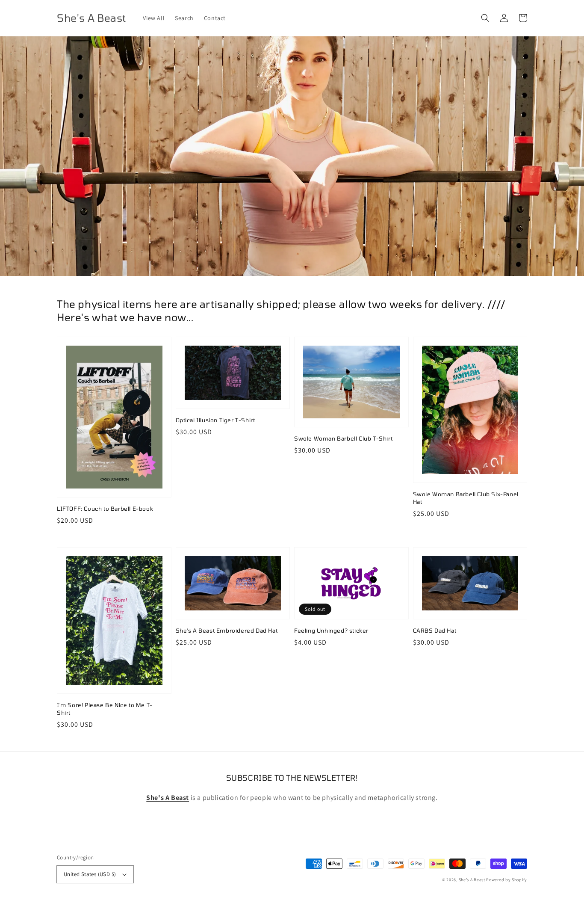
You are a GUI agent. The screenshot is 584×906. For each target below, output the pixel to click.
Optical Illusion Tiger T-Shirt (215, 420)
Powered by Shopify (506, 879)
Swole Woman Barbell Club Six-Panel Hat (466, 498)
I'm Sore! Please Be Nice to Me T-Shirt (105, 709)
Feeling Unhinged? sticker (331, 630)
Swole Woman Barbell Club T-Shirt (343, 438)
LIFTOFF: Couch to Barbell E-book (105, 508)
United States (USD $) (90, 874)
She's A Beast (472, 879)
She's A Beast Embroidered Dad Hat (227, 630)
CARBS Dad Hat (435, 630)
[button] (485, 18)
